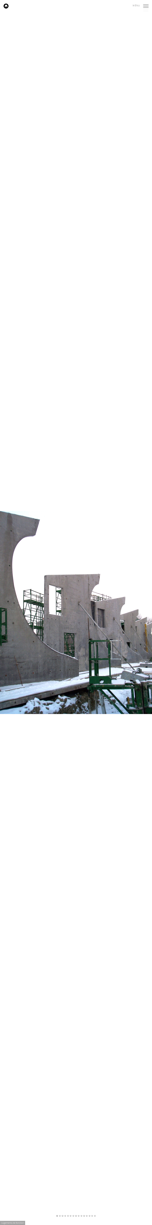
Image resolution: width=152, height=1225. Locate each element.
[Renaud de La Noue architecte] (6, 6)
